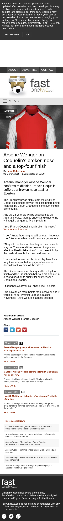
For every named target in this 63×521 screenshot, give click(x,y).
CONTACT (48, 69)
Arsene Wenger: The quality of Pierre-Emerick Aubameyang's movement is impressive (25, 443)
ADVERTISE (29, 69)
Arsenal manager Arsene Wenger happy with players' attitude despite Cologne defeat (28, 466)
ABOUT (13, 69)
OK (27, 34)
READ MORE (10, 361)
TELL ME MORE (12, 34)
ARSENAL (9, 111)
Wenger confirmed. (14, 229)
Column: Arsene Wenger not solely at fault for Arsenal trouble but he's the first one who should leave (28, 427)
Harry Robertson (16, 171)
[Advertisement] (31, 306)
